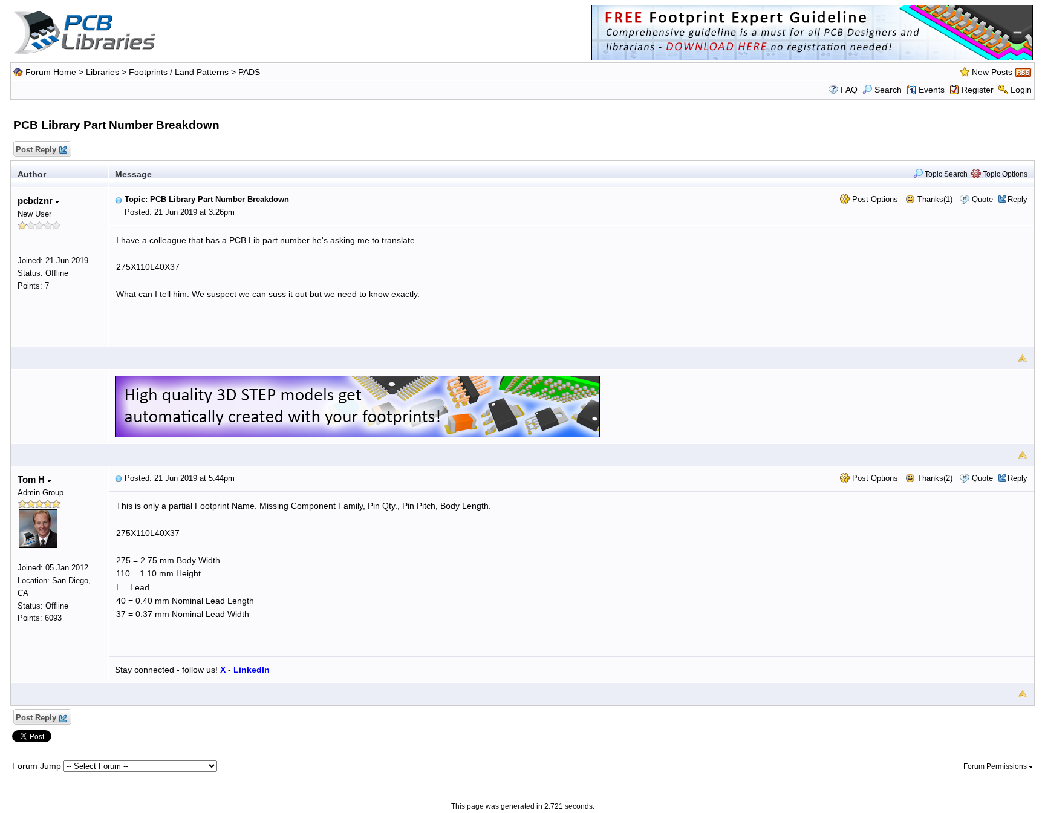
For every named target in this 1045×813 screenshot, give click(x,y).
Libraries (102, 72)
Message (133, 174)
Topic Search (945, 174)
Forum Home (50, 72)
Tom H (32, 479)
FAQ (849, 89)
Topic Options (1004, 174)
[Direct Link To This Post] (118, 199)
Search (888, 89)
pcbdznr (36, 200)
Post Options (874, 199)
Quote (982, 199)
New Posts (992, 72)
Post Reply (36, 149)
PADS (249, 72)
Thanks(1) (933, 199)
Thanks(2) (933, 478)
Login (1021, 89)
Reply (1017, 199)
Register (978, 89)
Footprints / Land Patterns (179, 72)
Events (932, 89)
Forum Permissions (996, 766)
